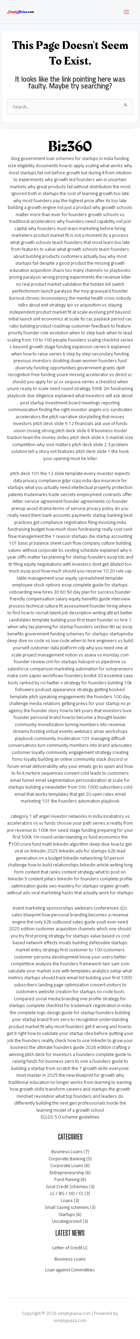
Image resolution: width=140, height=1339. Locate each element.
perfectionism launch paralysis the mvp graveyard (61, 290)
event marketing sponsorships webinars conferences (66, 907)
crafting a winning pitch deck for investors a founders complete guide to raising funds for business (70, 1054)
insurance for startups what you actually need (67, 484)
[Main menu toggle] (127, 12)
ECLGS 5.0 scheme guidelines (70, 1116)
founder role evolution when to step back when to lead (77, 332)
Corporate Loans (66, 1165)
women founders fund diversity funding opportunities (71, 364)
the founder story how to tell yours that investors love (78, 710)
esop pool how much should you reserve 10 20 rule (72, 570)
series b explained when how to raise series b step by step (70, 350)
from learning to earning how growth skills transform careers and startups (71, 1086)
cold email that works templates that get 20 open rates (73, 790)
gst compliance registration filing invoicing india (79, 522)
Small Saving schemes (67, 1207)
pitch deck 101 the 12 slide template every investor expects (70, 473)
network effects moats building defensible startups (76, 942)
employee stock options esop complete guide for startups (70, 584)
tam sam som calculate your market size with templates (68, 967)
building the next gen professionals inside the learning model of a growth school (81, 1106)
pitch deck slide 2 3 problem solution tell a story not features (69, 448)
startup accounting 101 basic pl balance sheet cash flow (70, 540)
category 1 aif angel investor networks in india (56, 816)
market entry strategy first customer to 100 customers (70, 949)
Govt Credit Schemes (67, 1186)
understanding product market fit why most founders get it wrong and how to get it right (69, 1026)
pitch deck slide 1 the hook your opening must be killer (86, 455)
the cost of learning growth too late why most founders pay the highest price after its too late (71, 197)
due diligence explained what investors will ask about (80, 395)
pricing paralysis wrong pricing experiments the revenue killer (70, 276)
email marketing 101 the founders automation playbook (73, 798)
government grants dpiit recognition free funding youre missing (66, 371)
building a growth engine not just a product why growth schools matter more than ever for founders (70, 211)
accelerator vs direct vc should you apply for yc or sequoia (72, 378)
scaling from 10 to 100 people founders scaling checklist (63, 339)
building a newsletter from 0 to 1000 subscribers (74, 786)
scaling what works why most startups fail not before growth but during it (71, 169)
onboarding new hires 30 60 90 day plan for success (61, 591)
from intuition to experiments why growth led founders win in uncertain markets (71, 179)
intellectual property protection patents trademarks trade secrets (70, 491)
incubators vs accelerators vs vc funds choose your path (68, 820)
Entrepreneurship (67, 1172)
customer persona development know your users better (70, 956)
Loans (67, 1200)
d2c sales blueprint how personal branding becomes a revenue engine (70, 914)
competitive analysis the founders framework (56, 963)
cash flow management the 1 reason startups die (70, 533)
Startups (66, 1214)
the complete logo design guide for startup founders (62, 1012)
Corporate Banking (67, 1158)
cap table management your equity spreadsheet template (74, 574)
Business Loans (67, 1151)
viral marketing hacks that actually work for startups (82, 892)
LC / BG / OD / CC (67, 1193)
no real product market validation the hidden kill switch (70, 284)
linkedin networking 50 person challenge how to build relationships (66, 861)
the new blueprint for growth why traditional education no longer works (66, 1079)
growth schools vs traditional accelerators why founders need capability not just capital (70, 221)
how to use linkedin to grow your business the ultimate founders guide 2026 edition (71, 1044)
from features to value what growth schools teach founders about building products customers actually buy (70, 253)
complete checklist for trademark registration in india (78, 1005)
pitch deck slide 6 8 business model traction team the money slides (67, 434)
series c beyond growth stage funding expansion (71, 343)
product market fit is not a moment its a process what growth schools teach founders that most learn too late (70, 239)
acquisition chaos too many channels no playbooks (80, 270)
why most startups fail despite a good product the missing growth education (68, 263)
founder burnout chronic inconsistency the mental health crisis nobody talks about (70, 297)
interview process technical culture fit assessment (69, 602)
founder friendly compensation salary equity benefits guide (70, 595)
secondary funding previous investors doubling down (71, 357)
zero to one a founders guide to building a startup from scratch (69, 1065)
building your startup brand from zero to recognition (71, 1016)
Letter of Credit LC (70, 1247)
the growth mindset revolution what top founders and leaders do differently (72, 1096)
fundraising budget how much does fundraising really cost (65, 529)
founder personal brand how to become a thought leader (70, 717)
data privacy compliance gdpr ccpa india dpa (56, 480)
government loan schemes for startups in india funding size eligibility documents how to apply (68, 162)
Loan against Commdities (70, 1269)
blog (15, 158)
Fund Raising (67, 1179)
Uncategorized (67, 1221)
